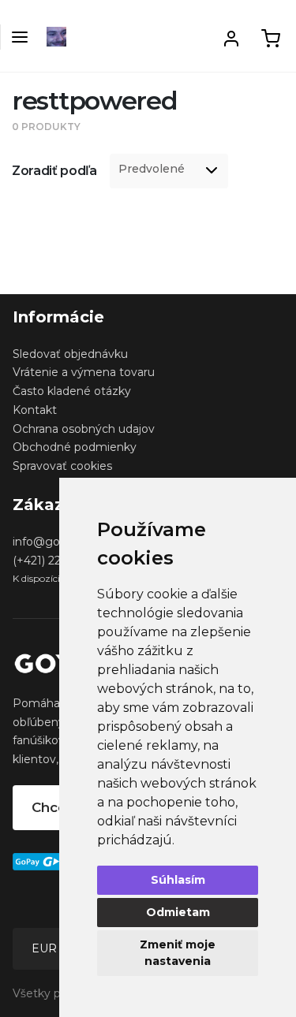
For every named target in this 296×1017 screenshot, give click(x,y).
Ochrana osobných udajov (84, 429)
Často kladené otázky (72, 391)
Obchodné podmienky (75, 447)
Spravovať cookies (62, 466)
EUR (46, 948)
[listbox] (169, 171)
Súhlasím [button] (178, 880)
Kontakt (35, 410)
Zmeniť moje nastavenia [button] (177, 952)
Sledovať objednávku (70, 354)
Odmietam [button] (178, 912)
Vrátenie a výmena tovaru (84, 372)
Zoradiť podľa (54, 170)
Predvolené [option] (151, 169)
